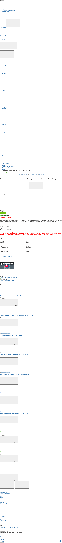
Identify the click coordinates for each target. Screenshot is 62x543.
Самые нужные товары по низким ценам (7, 504)
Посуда (1, 498)
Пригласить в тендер (5, 11)
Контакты (3, 39)
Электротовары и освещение (5, 493)
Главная (3, 165)
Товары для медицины (4, 492)
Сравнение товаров (3, 516)
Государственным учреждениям (7, 37)
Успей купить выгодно (3, 503)
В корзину (2, 210)
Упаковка (1, 496)
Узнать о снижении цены (5, 215)
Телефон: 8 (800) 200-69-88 (13, 527)
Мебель (1, 497)
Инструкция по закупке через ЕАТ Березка (7, 280)
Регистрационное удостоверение (6, 256)
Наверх (60, 541)
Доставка (1, 518)
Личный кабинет (4, 65)
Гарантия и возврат (3, 520)
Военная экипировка (3, 494)
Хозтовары (2, 495)
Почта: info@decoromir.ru (4, 527)
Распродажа (2, 502)
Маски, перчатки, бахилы (6, 167)
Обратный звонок (3, 35)
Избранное (4, 73)
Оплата (3, 38)
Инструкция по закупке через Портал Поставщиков (8, 277)
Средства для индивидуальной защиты (6, 491)
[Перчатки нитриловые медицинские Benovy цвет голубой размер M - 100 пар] (5, 313)
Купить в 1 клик (3, 212)
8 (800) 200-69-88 (3, 27)
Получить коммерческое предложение (8, 10)
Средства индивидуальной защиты (8, 166)
